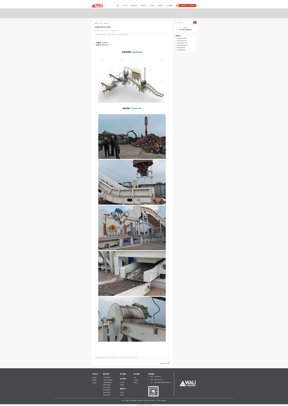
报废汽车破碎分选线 (165, 363)
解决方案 (134, 5)
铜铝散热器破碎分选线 (182, 43)
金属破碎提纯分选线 (181, 38)
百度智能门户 (142, 405)
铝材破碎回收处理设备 (182, 45)
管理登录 (150, 405)
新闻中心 (161, 5)
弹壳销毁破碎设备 (181, 47)
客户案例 (143, 5)
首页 (117, 5)
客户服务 (170, 5)
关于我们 (152, 5)
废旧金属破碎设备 (181, 50)
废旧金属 (106, 23)
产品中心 (125, 5)
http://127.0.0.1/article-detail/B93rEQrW (127, 357)
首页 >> (102, 23)
